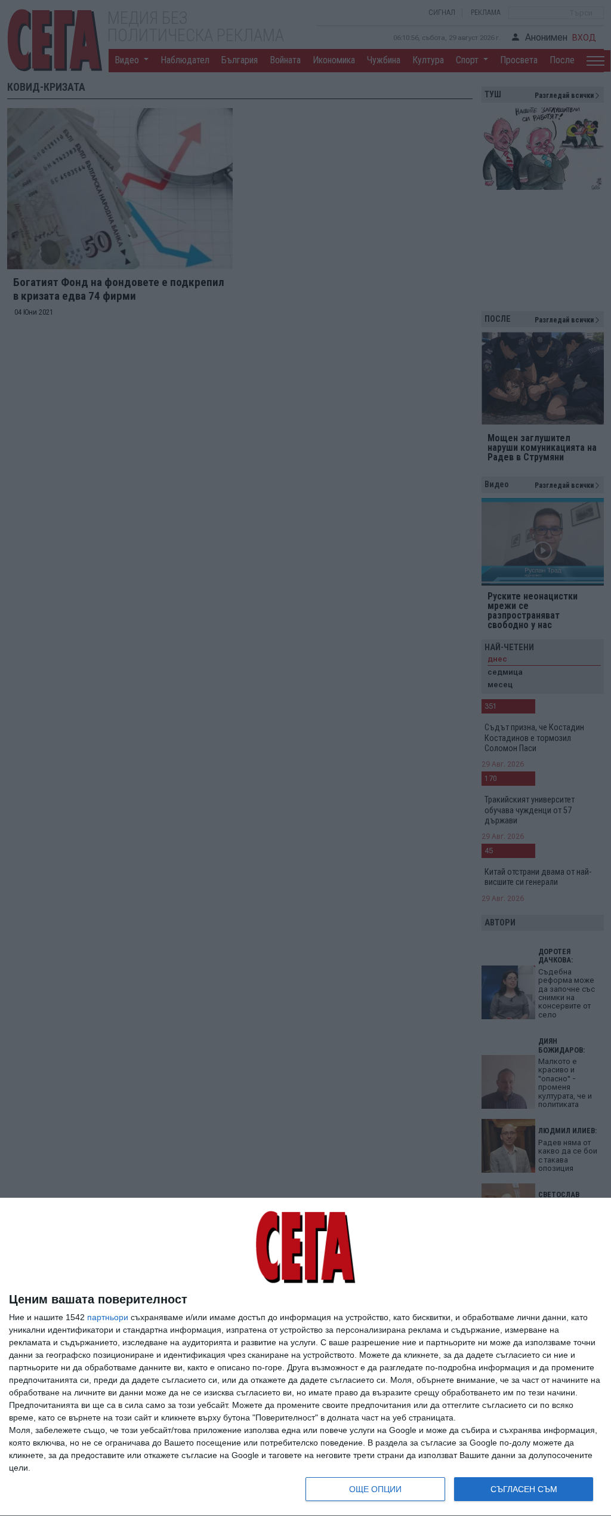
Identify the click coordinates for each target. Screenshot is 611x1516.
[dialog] (305, 1357)
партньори (107, 1317)
